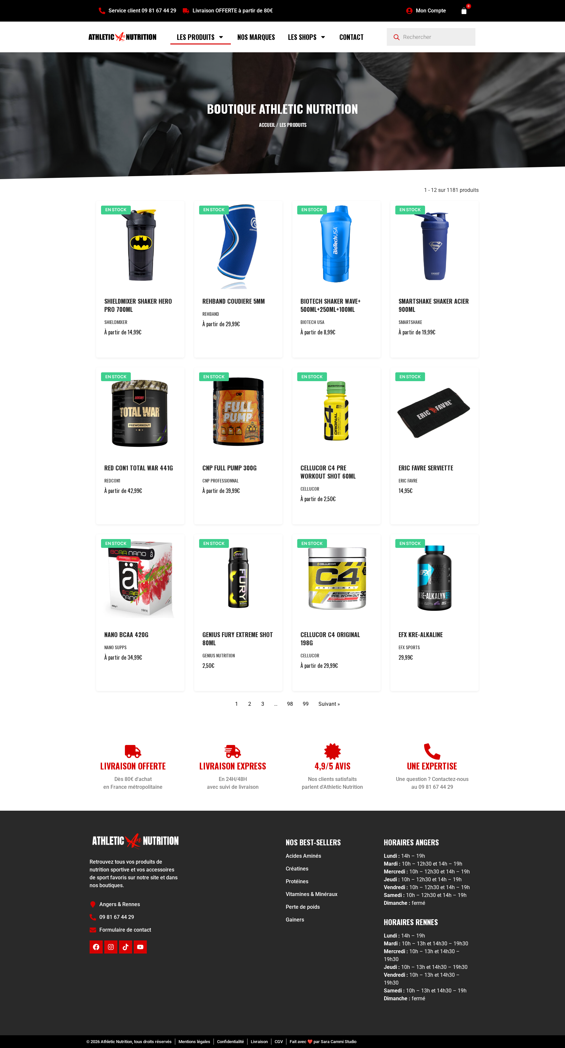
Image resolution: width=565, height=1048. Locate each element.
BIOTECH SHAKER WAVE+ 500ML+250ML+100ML (330, 305)
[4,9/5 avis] (332, 751)
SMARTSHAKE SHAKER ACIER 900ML (434, 305)
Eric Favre (408, 480)
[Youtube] (140, 947)
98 (290, 704)
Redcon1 (112, 480)
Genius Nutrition (218, 655)
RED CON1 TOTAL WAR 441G (138, 468)
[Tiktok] (125, 947)
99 (306, 704)
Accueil (267, 124)
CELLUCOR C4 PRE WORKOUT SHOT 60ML (328, 472)
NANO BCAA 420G (126, 634)
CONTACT (351, 37)
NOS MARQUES (256, 37)
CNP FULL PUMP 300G (229, 468)
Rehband (210, 313)
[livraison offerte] (133, 751)
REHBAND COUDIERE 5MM (233, 301)
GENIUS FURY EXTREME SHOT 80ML (237, 638)
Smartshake (410, 321)
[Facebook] (96, 947)
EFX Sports (409, 647)
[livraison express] (233, 751)
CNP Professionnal (220, 480)
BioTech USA (312, 321)
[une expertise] (432, 751)
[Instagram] (110, 947)
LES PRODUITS (195, 37)
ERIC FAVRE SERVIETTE (426, 468)
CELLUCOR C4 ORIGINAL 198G (330, 638)
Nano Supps (115, 647)
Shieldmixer (115, 321)
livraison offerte (133, 766)
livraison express (232, 766)
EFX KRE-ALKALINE (421, 634)
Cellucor (309, 488)
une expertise (432, 766)
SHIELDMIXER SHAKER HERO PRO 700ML (138, 305)
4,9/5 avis (333, 766)
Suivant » (329, 704)
